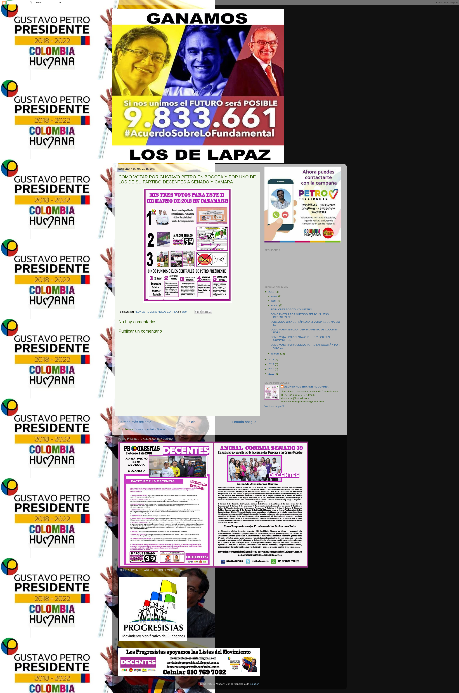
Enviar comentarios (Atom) (149, 429)
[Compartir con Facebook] (206, 312)
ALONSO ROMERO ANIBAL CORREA (306, 386)
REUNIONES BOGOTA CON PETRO (291, 309)
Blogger (254, 684)
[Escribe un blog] (200, 312)
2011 (271, 373)
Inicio (192, 422)
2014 (271, 364)
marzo (275, 305)
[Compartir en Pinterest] (210, 312)
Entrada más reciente (134, 422)
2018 (271, 292)
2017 (271, 359)
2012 (271, 369)
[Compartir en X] (203, 312)
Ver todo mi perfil (274, 406)
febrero (275, 353)
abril (274, 300)
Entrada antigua (244, 422)
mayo (274, 296)
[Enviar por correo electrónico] (196, 312)
